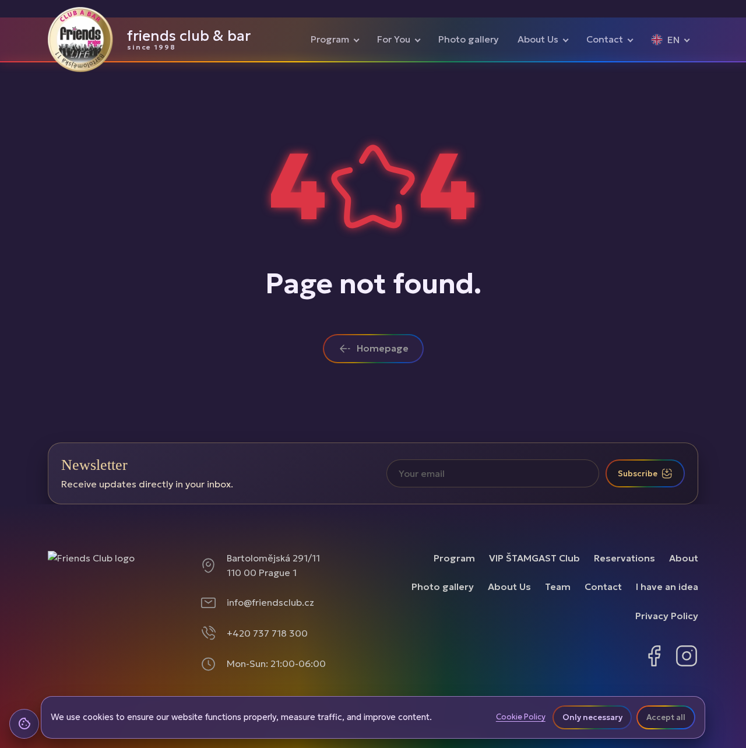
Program (330, 39)
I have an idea (667, 586)
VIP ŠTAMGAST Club (534, 558)
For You (393, 39)
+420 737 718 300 (267, 633)
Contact (604, 39)
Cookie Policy (521, 717)
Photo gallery (468, 39)
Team (558, 586)
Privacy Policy (666, 615)
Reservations (624, 558)
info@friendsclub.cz (270, 602)
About (683, 558)
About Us (538, 39)
